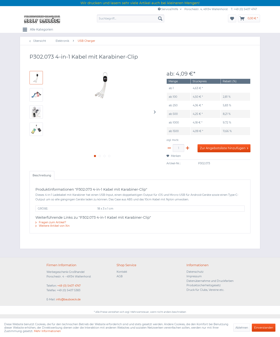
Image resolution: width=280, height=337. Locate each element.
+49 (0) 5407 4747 (69, 285)
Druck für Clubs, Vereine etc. (205, 290)
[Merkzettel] (232, 18)
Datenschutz (194, 271)
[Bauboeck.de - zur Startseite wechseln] (42, 19)
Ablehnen (241, 327)
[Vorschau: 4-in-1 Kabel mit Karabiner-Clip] (36, 77)
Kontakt (122, 271)
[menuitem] (130, 18)
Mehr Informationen (47, 331)
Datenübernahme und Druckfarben (210, 281)
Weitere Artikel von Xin (54, 225)
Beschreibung (42, 175)
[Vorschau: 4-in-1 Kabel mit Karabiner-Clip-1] (36, 95)
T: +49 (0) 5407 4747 (244, 9)
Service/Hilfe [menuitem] (170, 9)
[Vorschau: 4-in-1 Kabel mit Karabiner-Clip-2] (36, 112)
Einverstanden (263, 327)
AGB (120, 276)
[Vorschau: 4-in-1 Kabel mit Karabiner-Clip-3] (36, 129)
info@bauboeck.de (68, 299)
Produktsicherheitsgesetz (203, 285)
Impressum (194, 276)
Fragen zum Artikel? (52, 222)
